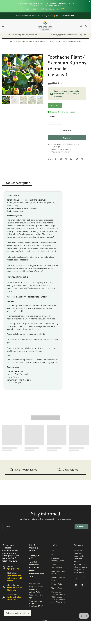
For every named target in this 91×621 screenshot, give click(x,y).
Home (12, 41)
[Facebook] (76, 578)
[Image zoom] (22, 74)
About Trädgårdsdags (57, 566)
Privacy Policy (57, 584)
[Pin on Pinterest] (66, 159)
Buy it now (67, 138)
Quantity (51, 117)
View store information (60, 152)
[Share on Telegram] (76, 159)
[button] (67, 130)
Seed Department (25, 41)
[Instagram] (76, 585)
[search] (80, 25)
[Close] (28, 613)
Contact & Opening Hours (57, 559)
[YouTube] (82, 585)
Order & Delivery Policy (58, 572)
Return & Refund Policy (58, 579)
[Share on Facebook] (55, 159)
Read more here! (68, 15)
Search (54, 550)
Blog (53, 554)
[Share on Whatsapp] (71, 159)
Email (8, 526)
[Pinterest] (82, 578)
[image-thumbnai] (6, 100)
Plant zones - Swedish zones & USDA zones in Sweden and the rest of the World (58, 597)
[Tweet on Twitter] (61, 159)
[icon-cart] (86, 25)
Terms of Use (56, 588)
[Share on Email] (81, 159)
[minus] (50, 121)
